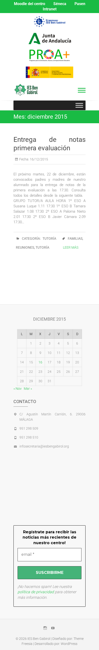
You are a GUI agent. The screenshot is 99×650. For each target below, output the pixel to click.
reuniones (25, 247)
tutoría (42, 247)
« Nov (17, 388)
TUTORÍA (49, 238)
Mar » (28, 388)
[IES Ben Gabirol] (27, 90)
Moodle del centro (29, 3)
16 (40, 362)
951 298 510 (28, 437)
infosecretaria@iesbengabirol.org (44, 446)
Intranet (49, 9)
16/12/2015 (38, 159)
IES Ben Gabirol (38, 639)
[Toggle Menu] (79, 105)
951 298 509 (28, 428)
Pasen (79, 3)
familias (75, 238)
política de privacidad (36, 592)
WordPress (69, 644)
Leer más (70, 247)
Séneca (59, 3)
